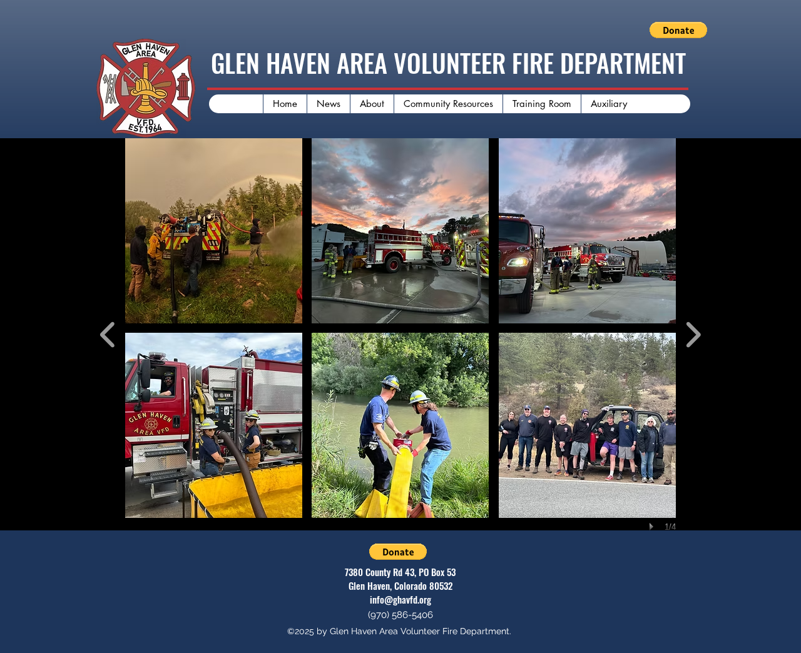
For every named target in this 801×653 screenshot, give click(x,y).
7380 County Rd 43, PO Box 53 (400, 572)
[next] (693, 333)
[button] (678, 30)
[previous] (108, 333)
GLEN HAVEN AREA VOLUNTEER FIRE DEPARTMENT (448, 62)
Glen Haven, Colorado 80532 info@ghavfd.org (400, 592)
